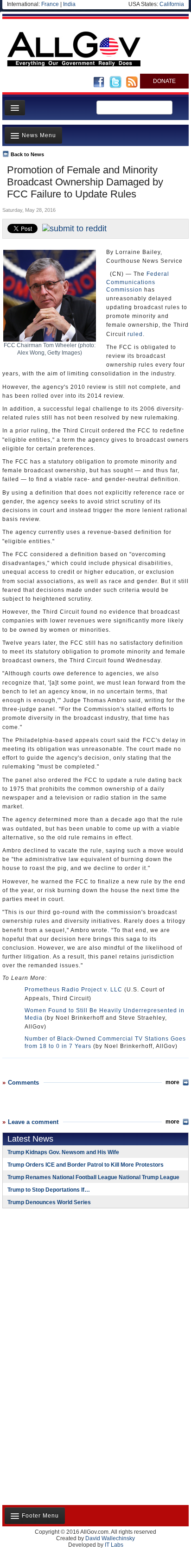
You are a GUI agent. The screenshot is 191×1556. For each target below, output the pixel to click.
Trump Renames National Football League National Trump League (93, 1177)
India (69, 4)
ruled (135, 334)
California (171, 4)
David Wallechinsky (110, 1538)
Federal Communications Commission (137, 281)
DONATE (164, 81)
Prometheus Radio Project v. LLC (73, 989)
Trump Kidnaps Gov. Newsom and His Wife (63, 1152)
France (50, 4)
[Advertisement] (60, 1276)
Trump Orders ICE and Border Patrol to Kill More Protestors (85, 1165)
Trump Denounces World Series (49, 1202)
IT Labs (114, 1545)
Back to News (27, 154)
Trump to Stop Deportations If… (48, 1190)
